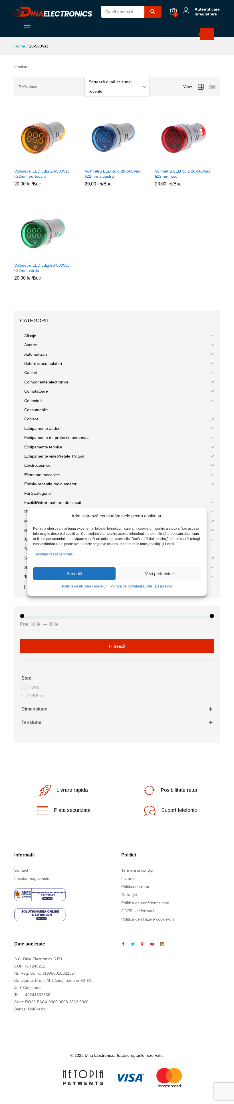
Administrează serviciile (54, 554)
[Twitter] (133, 944)
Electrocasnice (37, 465)
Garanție (129, 894)
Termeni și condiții (137, 870)
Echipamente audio (41, 428)
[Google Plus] (143, 944)
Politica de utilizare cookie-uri (85, 587)
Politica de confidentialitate (131, 587)
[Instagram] (162, 944)
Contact (21, 870)
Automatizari (35, 354)
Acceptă (74, 573)
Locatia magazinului (32, 878)
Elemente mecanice (42, 474)
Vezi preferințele (160, 573)
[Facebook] (123, 944)
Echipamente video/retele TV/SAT (54, 456)
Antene (30, 345)
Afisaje (30, 335)
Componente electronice (46, 382)
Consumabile (36, 409)
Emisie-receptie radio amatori (50, 484)
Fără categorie (37, 493)
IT (26, 511)
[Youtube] (152, 944)
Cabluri (30, 372)
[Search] (207, 34)
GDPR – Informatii (137, 911)
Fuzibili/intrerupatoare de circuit (52, 502)
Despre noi (163, 587)
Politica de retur (135, 886)
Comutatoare (36, 391)
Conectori (33, 400)
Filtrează (117, 646)
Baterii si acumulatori (43, 363)
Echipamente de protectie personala (57, 437)
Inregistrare (206, 14)
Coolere (31, 419)
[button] (39, 162)
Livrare (127, 878)
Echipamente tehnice (43, 447)
